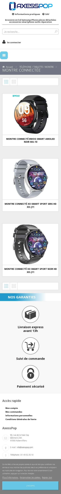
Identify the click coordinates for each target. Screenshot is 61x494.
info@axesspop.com (25, 447)
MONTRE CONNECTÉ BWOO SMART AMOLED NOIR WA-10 (30, 140)
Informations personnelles (18, 415)
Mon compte (11, 408)
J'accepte (31, 486)
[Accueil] (30, 6)
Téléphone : (15, 454)
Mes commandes (13, 412)
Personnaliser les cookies (30, 477)
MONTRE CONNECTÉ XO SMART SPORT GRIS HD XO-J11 (30, 205)
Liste (14, 82)
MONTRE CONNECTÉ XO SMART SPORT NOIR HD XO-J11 (30, 270)
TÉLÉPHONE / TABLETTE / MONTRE (36, 66)
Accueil (9, 66)
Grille (6, 82)
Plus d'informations (10, 477)
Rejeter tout (47, 477)
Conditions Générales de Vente (20, 419)
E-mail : (13, 447)
